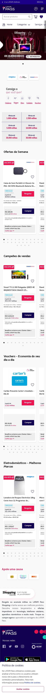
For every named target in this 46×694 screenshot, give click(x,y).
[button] (23, 63)
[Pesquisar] (29, 17)
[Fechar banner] (42, 666)
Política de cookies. (32, 683)
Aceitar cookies (23, 689)
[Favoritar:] (32, 177)
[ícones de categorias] (8, 98)
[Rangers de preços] (12, 117)
